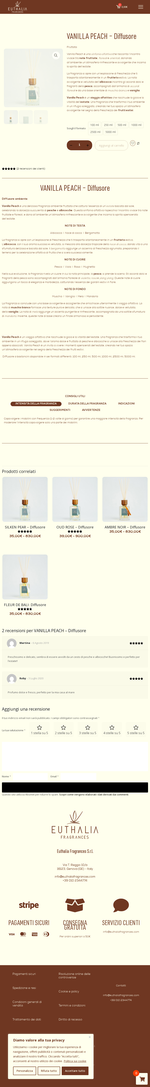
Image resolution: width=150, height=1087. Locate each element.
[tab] (36, 404)
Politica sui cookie (75, 1061)
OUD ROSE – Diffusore (75, 527)
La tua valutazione (13, 730)
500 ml (122, 125)
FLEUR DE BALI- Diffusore (25, 604)
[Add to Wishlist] (132, 143)
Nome (6, 776)
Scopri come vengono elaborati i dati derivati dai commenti (93, 794)
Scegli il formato (76, 128)
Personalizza (24, 1071)
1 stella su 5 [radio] (39, 733)
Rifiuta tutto (49, 1071)
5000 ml (110, 132)
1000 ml (136, 125)
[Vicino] (89, 1037)
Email (55, 776)
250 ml (108, 125)
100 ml (94, 125)
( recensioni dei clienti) (30, 168)
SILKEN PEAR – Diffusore (25, 527)
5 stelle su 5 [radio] (136, 733)
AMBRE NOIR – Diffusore (125, 527)
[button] (56, 55)
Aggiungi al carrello (111, 145)
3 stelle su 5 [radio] (87, 733)
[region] (51, 1056)
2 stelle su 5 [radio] (63, 733)
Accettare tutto (75, 1071)
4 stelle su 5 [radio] (112, 733)
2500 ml (95, 132)
